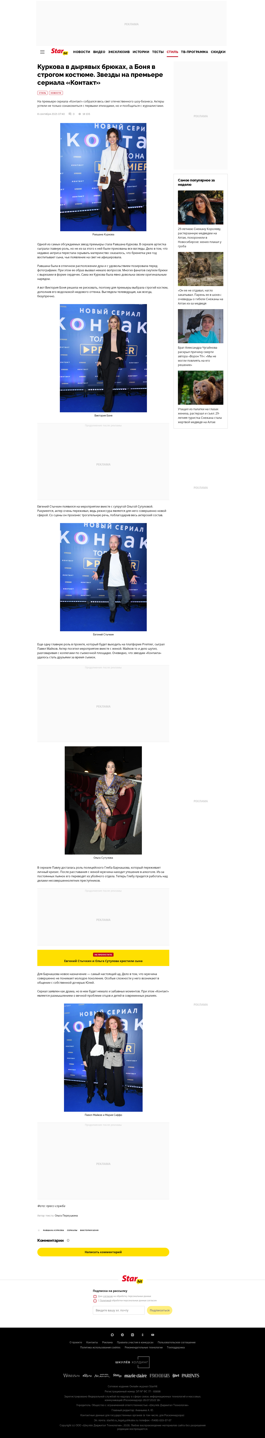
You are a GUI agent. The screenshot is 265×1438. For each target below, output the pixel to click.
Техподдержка (176, 1347)
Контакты (92, 1342)
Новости (81, 52)
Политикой (105, 1300)
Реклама (107, 1342)
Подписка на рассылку (110, 1291)
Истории (141, 52)
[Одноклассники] (142, 1334)
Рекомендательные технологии (144, 1347)
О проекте (76, 1342)
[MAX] (112, 1334)
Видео (99, 52)
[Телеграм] (122, 1334)
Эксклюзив (119, 52)
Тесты (158, 52)
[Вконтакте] (132, 1334)
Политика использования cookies (100, 1347)
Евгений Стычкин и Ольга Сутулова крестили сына (103, 961)
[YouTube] (152, 1334)
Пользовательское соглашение (177, 1342)
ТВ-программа (194, 52)
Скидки (218, 52)
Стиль (172, 52)
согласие (108, 1296)
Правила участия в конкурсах (135, 1342)
